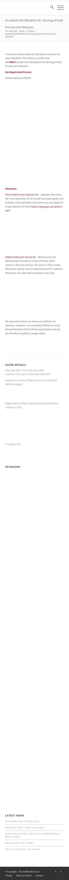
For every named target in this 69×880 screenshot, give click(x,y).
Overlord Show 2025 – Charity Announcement (25, 827)
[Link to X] (61, 871)
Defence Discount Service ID (20, 257)
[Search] (50, 7)
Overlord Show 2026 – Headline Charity (22, 821)
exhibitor (10, 384)
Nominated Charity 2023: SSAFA (19, 842)
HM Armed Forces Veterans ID (21, 194)
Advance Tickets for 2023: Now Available (22, 849)
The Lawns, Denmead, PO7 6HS (33, 374)
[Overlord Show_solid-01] (28, 7)
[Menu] (59, 7)
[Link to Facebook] (55, 871)
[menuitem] (50, 7)
